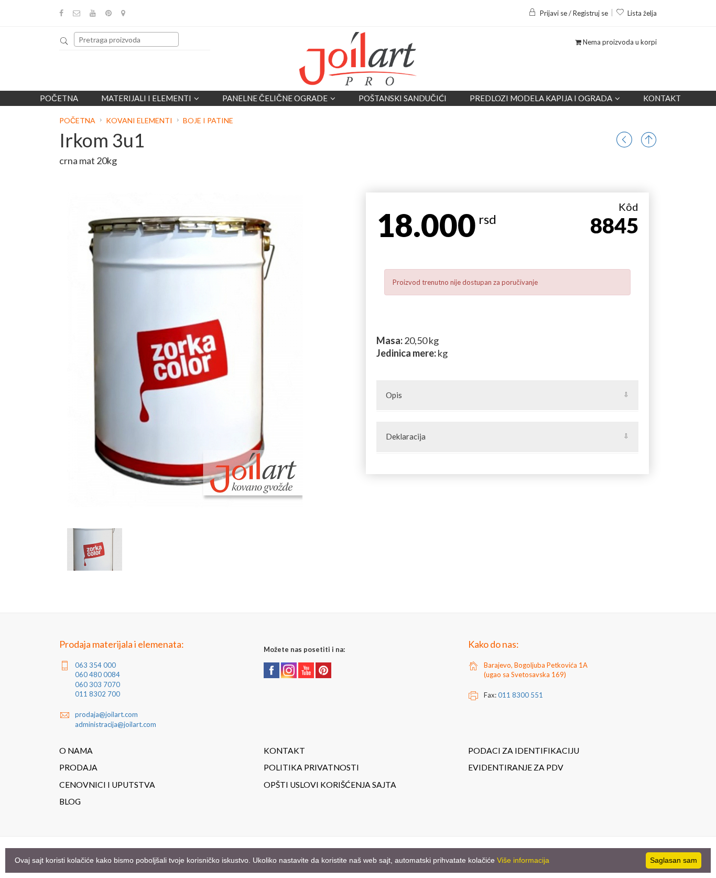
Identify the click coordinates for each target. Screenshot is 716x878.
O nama (76, 750)
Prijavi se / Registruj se (574, 13)
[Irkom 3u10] (94, 549)
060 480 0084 (97, 674)
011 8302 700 (97, 694)
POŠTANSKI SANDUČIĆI (403, 98)
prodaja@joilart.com (106, 714)
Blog (70, 801)
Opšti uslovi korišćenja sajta (330, 784)
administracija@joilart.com (115, 724)
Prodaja (78, 767)
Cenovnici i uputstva (107, 784)
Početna (59, 98)
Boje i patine (208, 120)
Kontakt (662, 98)
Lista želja (642, 13)
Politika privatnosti (311, 767)
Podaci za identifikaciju (523, 750)
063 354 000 (95, 665)
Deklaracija (406, 436)
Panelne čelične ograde (275, 98)
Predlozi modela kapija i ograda (541, 98)
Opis (394, 395)
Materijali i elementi (146, 98)
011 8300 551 (520, 695)
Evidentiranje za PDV (515, 767)
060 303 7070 (97, 684)
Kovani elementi (139, 120)
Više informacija (523, 860)
